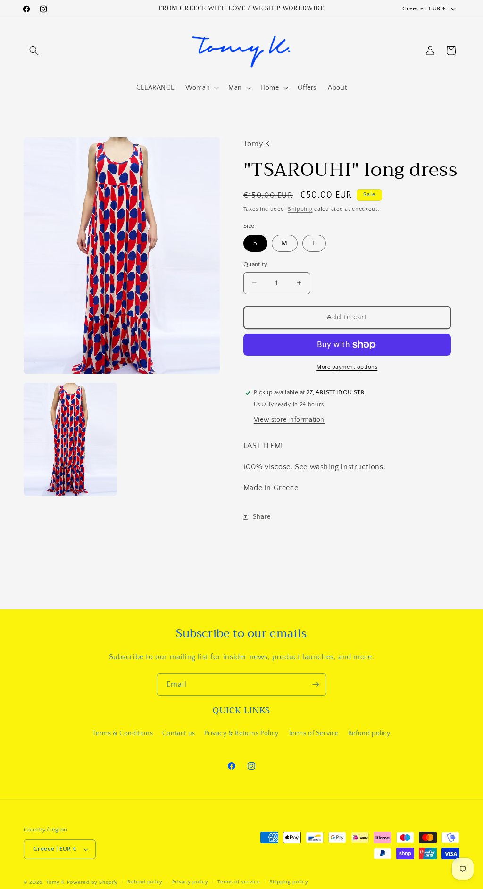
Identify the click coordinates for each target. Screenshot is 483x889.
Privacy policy (190, 882)
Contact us (178, 733)
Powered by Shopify (92, 882)
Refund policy (369, 733)
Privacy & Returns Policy (241, 733)
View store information (289, 420)
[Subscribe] (315, 684)
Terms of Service (313, 733)
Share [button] (262, 517)
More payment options (346, 367)
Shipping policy (288, 882)
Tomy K (55, 882)
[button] (34, 50)
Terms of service (238, 882)
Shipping (300, 209)
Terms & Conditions (122, 733)
